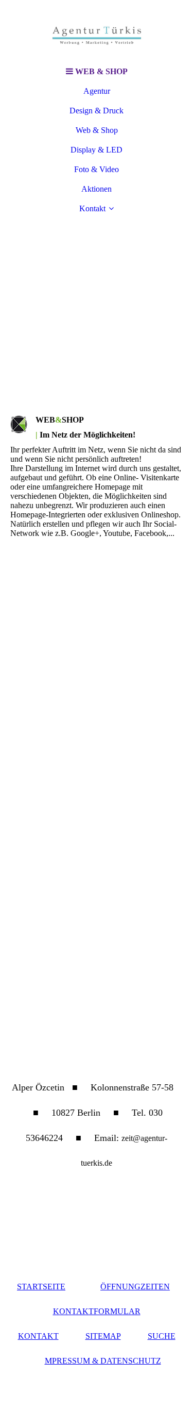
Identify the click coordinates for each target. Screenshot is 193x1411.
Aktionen (96, 188)
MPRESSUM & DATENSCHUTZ (103, 1360)
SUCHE (162, 1336)
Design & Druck (96, 110)
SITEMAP (103, 1336)
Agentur (96, 91)
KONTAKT (38, 1336)
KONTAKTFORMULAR (97, 1311)
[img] (96, 31)
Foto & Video (96, 169)
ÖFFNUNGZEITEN (135, 1286)
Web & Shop (97, 130)
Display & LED (96, 149)
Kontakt (92, 208)
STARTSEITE (41, 1286)
